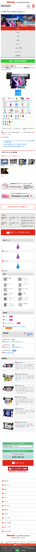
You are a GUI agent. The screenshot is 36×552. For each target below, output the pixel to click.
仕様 (18, 36)
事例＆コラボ (7, 485)
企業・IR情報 (7, 522)
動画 (18, 40)
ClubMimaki (6, 531)
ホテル (5, 319)
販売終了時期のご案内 (9, 352)
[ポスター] (13, 161)
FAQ (13, 339)
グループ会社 (7, 518)
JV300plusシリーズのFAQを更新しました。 (14, 341)
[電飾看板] (22, 161)
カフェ (5, 316)
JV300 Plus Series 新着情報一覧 (30, 334)
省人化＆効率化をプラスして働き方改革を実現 (15, 144)
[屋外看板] (4, 161)
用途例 (11, 316)
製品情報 (14, 350)
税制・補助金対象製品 (18, 61)
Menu (33, 7)
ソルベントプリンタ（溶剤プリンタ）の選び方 (14, 326)
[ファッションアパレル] (4, 171)
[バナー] (31, 161)
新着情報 (18, 55)
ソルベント (5, 251)
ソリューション (9, 328)
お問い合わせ (7, 505)
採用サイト (6, 527)
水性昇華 (5, 270)
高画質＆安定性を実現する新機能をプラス (14, 146)
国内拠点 (6, 513)
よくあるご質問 (18, 48)
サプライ (18, 44)
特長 (18, 32)
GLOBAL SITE (5, 6)
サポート (6, 497)
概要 (18, 28)
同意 (17, 550)
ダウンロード (18, 51)
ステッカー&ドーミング (9, 323)
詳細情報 (23, 550)
